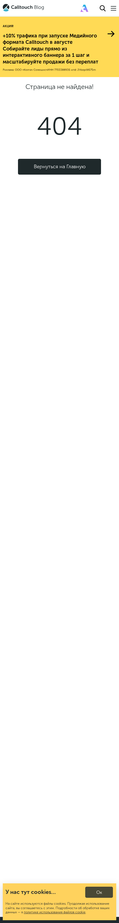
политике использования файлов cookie (55, 912)
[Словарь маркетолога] (84, 8)
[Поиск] (102, 8)
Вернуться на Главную (60, 167)
